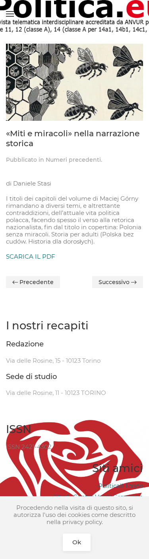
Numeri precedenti (73, 159)
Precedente (36, 282)
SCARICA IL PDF (30, 256)
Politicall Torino (120, 485)
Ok (76, 542)
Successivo (115, 282)
